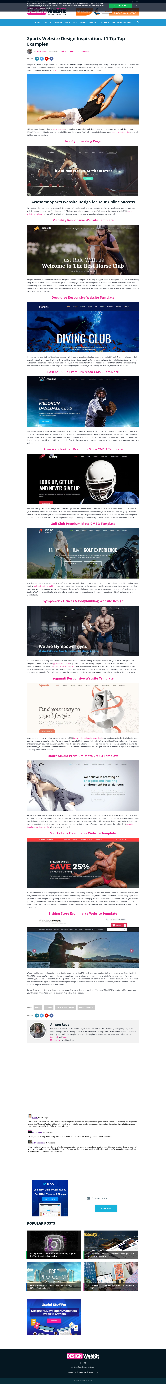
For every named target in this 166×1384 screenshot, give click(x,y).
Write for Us (93, 1372)
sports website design (121, 132)
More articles (55, 1040)
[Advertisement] (111, 1316)
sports (57, 70)
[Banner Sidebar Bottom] (54, 1317)
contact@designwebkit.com (83, 1367)
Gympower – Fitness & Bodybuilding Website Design (83, 601)
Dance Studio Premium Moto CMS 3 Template (83, 756)
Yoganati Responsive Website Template (83, 678)
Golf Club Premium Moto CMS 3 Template (83, 523)
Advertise (82, 1372)
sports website (86, 1007)
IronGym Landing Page (83, 141)
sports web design (65, 1007)
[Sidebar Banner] (50, 1198)
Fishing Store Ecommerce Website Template (83, 913)
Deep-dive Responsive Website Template (83, 297)
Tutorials (104, 22)
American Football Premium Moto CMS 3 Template (83, 449)
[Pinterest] (47, 59)
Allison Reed (42, 51)
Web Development (88, 22)
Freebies (58, 22)
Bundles (38, 22)
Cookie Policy (61, 8)
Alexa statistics (59, 129)
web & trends (71, 22)
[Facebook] (51, 59)
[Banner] (107, 12)
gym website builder (61, 663)
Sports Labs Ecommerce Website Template (83, 833)
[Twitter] (42, 59)
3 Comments (83, 51)
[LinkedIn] (37, 59)
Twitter (65, 1037)
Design (48, 22)
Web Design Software (121, 22)
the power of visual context (62, 666)
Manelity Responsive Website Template (83, 220)
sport (38, 1007)
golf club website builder (44, 586)
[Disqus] (83, 1081)
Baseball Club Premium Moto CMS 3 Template (83, 372)
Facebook (54, 1037)
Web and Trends (67, 51)
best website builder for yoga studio (88, 738)
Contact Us (72, 1372)
